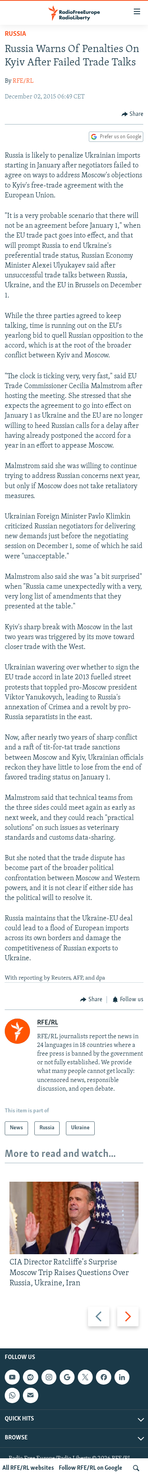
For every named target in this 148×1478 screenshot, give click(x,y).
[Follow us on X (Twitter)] (85, 1377)
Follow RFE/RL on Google (90, 1468)
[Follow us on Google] (67, 1377)
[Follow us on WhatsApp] (12, 1395)
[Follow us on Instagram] (48, 1377)
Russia (15, 34)
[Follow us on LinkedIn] (121, 1377)
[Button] (133, 114)
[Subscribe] (30, 1395)
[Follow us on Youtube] (12, 1377)
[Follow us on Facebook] (103, 1377)
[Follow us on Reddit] (30, 1377)
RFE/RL (23, 81)
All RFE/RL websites (28, 1468)
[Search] (136, 1468)
